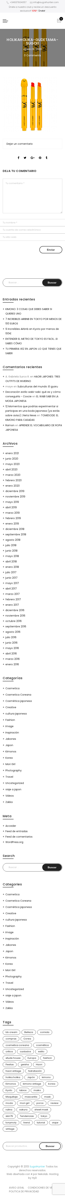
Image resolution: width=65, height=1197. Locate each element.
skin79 (9, 1116)
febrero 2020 (13, 480)
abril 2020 (11, 469)
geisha (25, 1064)
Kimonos (10, 751)
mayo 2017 (12, 583)
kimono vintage (32, 1083)
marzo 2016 (12, 659)
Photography (13, 770)
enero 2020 (12, 486)
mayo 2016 (12, 648)
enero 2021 (12, 453)
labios (23, 1090)
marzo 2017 (12, 594)
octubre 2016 (13, 621)
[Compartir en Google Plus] (32, 154)
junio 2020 (11, 458)
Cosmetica (12, 688)
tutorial (41, 1122)
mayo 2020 (12, 464)
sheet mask (41, 1109)
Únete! (41, 10)
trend (26, 1122)
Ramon (9, 425)
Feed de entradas (16, 831)
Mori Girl (10, 764)
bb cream (11, 1032)
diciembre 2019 (14, 491)
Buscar (50, 1146)
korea (51, 1083)
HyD (34, 1178)
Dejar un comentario (19, 144)
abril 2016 (11, 653)
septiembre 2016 (15, 626)
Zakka (9, 802)
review (54, 1103)
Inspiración (12, 732)
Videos (9, 796)
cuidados (25, 1051)
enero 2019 (12, 523)
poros (40, 1103)
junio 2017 (11, 578)
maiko (37, 1090)
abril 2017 (11, 588)
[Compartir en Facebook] (18, 154)
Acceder (10, 826)
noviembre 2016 (15, 615)
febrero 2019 (13, 518)
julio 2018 (10, 545)
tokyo (44, 1116)
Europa (32, 1058)
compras (11, 1038)
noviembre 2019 (15, 496)
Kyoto (9, 1090)
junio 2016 (11, 643)
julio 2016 (10, 637)
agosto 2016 (12, 632)
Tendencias (27, 1116)
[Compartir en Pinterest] (40, 154)
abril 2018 (11, 561)
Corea (27, 1038)
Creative (10, 707)
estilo (41, 1051)
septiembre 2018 (15, 534)
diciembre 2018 (14, 529)
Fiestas (10, 1064)
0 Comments (32, 55)
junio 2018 (11, 550)
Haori (39, 1064)
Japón (31, 1077)
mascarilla (31, 1096)
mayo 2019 (12, 502)
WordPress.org (14, 842)
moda (9, 1103)
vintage (10, 1129)
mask (47, 1096)
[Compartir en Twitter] (25, 154)
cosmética (42, 1045)
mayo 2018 (12, 556)
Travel (9, 777)
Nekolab (43, 1174)
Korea (9, 758)
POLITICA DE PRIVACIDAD (24, 1191)
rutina (9, 1109)
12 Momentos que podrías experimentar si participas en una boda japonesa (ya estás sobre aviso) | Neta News (32, 411)
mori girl (24, 1103)
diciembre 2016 (14, 610)
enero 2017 (12, 605)
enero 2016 (12, 664)
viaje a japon (13, 789)
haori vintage (13, 1071)
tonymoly (11, 1122)
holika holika (13, 1077)
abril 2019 (11, 507)
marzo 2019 (12, 513)
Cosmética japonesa (18, 701)
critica (9, 1051)
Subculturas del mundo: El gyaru (38, 386)
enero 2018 (12, 567)
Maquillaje (12, 1096)
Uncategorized (14, 783)
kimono (46, 1077)
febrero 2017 (13, 599)
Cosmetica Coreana (18, 694)
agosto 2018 (12, 540)
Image (9, 726)
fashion (47, 1058)
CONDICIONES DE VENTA (42, 1187)
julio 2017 (10, 572)
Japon (9, 745)
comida (44, 1032)
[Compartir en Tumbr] (46, 154)
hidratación (35, 1071)
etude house (13, 1058)
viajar (55, 1122)
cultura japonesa (16, 713)
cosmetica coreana (17, 1045)
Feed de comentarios (18, 836)
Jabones (10, 739)
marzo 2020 (12, 475)
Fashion (10, 720)
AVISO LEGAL (16, 1187)
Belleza (28, 1032)
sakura (23, 1109)
